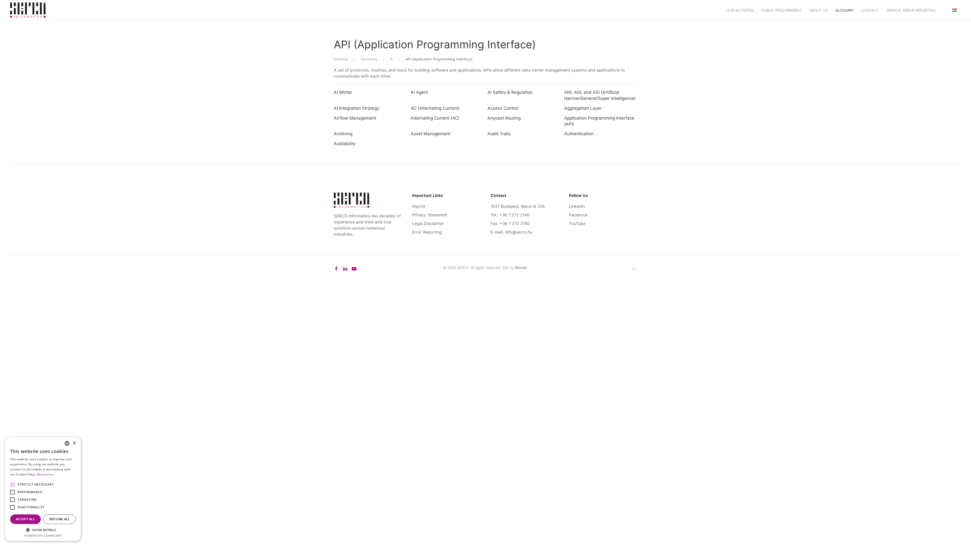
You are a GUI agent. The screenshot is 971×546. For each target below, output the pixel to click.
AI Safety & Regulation (510, 92)
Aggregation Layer (583, 108)
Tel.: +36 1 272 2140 (510, 214)
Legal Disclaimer (428, 223)
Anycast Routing (504, 118)
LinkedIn (577, 206)
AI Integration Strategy (356, 108)
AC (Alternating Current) (435, 108)
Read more (45, 474)
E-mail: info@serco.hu (511, 232)
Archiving (343, 133)
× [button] (74, 443)
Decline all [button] (59, 519)
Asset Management (430, 133)
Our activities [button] (740, 10)
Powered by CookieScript (43, 535)
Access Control (503, 108)
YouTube (577, 223)
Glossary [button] (844, 10)
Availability (345, 143)
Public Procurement (782, 10)
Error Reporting (427, 232)
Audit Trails (499, 133)
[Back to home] (28, 10)
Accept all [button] (25, 519)
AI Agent (419, 92)
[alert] (43, 489)
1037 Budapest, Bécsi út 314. (518, 206)
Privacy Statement (429, 214)
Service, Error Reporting (911, 10)
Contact (870, 10)
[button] (633, 268)
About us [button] (819, 10)
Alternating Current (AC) (435, 118)
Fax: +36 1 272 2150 (510, 223)
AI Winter (343, 92)
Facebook (578, 214)
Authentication (579, 133)
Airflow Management (355, 118)
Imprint (419, 206)
